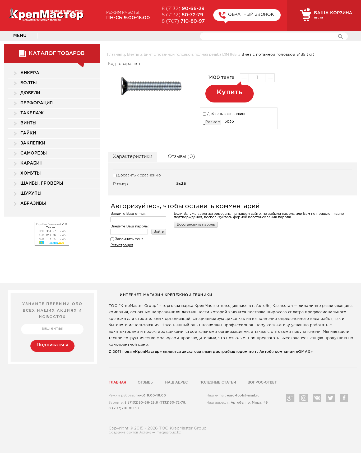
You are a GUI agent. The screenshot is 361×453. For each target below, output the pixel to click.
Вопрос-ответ (262, 382)
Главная (117, 382)
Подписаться (52, 345)
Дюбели (30, 93)
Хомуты (30, 173)
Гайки (28, 133)
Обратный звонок (251, 15)
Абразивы (33, 204)
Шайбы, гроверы (41, 183)
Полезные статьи (218, 382)
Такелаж (32, 113)
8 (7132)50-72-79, (171, 402)
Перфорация (36, 103)
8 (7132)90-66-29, (140, 402)
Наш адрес (176, 382)
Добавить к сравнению (225, 114)
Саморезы (33, 153)
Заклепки (32, 143)
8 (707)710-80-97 (124, 408)
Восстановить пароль (196, 224)
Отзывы (146, 382)
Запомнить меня (129, 239)
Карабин (31, 163)
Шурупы (30, 193)
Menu (19, 36)
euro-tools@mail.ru (243, 395)
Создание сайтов (123, 432)
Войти (159, 231)
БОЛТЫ (28, 83)
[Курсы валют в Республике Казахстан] (52, 223)
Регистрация (121, 245)
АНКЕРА (29, 73)
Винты (28, 123)
